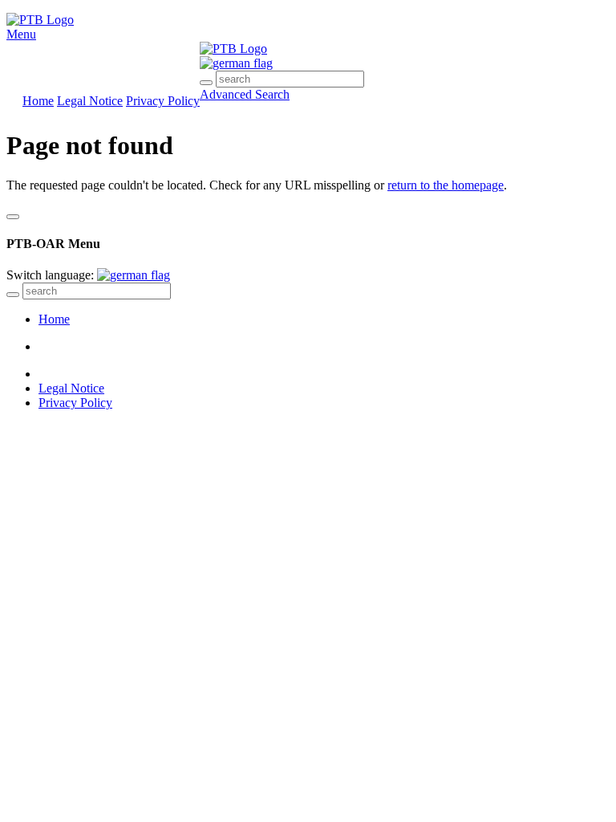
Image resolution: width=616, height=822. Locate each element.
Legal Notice (90, 101)
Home (38, 101)
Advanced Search (245, 94)
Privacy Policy (163, 101)
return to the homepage (445, 185)
